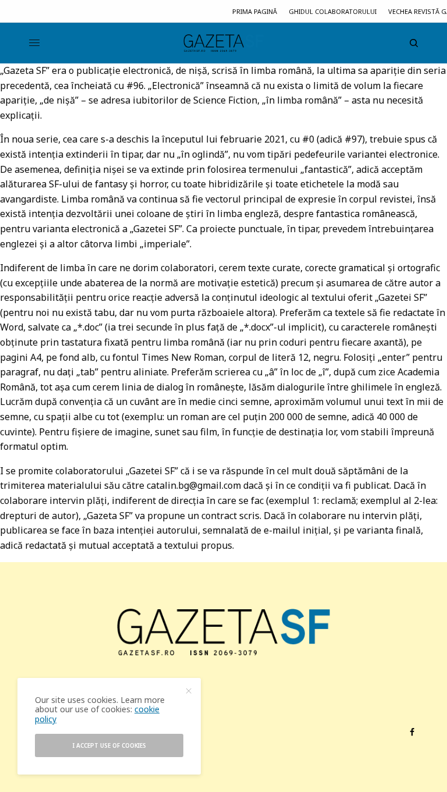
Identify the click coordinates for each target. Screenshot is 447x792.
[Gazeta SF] (223, 43)
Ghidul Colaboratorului (333, 11)
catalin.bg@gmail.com (194, 485)
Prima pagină (254, 11)
